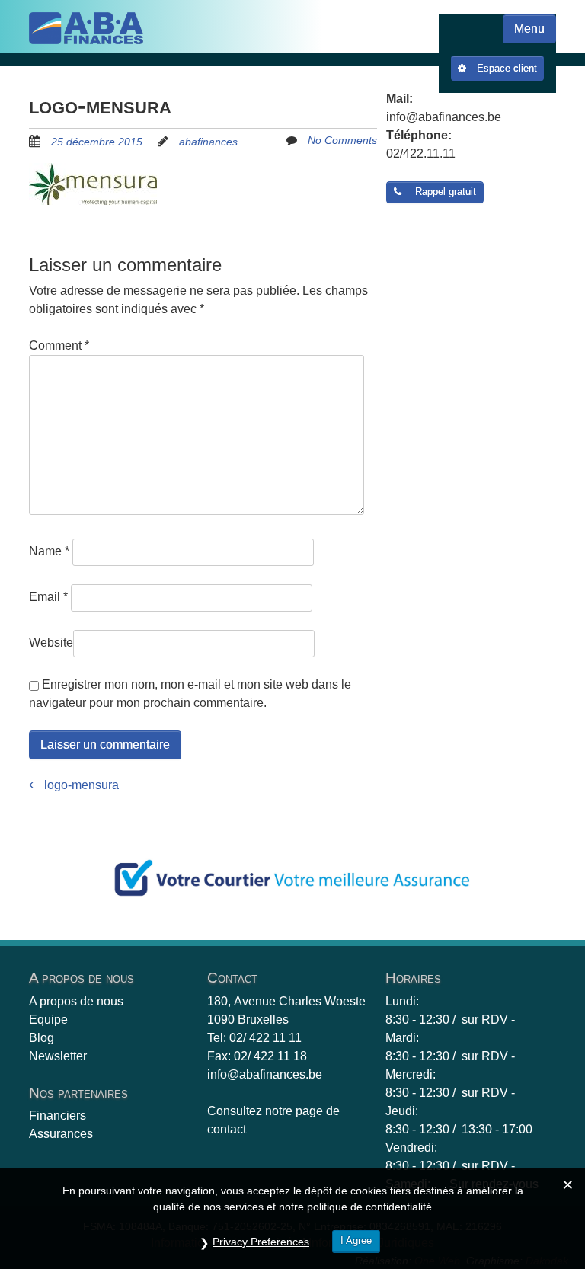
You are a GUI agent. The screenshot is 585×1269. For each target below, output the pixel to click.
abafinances (208, 142)
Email (48, 596)
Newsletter (58, 1056)
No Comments (342, 140)
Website (51, 642)
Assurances (61, 1133)
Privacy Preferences (261, 1241)
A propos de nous (76, 1001)
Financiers (57, 1115)
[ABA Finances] (86, 28)
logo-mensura (80, 784)
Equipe (48, 1019)
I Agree (356, 1240)
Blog (41, 1037)
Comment (59, 345)
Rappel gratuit (442, 191)
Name (49, 551)
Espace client (505, 68)
